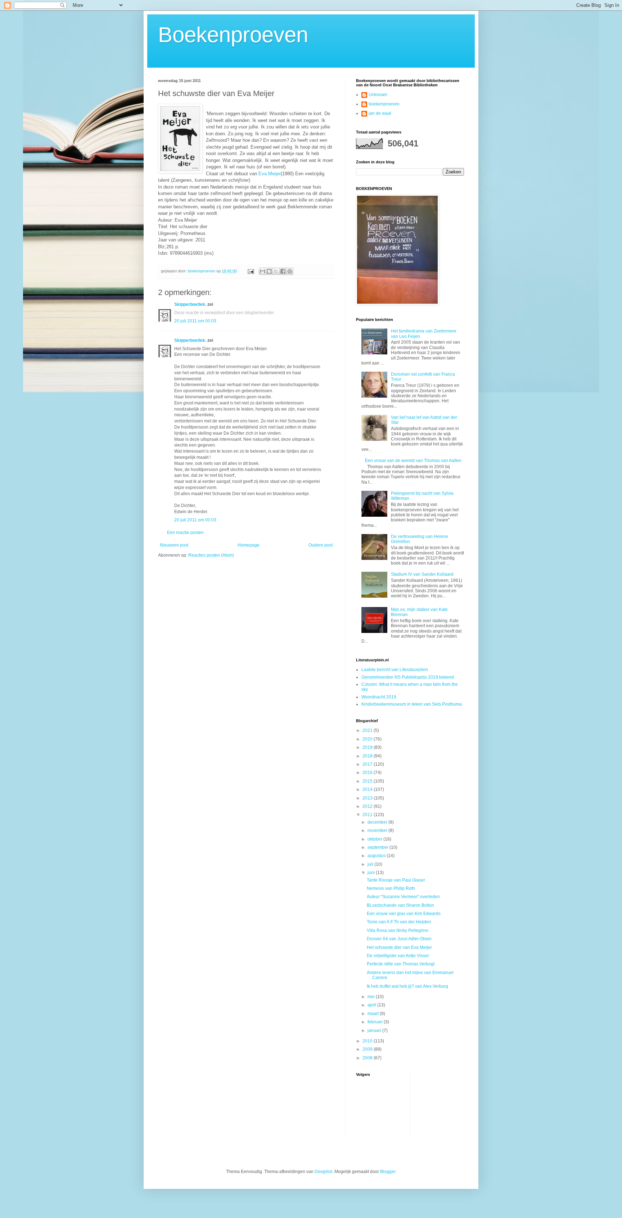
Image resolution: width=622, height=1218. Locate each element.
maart (374, 1013)
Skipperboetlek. (190, 304)
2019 (368, 747)
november (378, 830)
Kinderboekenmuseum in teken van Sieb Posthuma (411, 704)
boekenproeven (384, 104)
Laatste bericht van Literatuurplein (394, 669)
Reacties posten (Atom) (211, 555)
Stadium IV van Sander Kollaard (422, 574)
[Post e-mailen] (250, 271)
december (378, 822)
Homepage (249, 545)
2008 (368, 1057)
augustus (377, 855)
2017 (368, 764)
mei (372, 996)
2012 (368, 806)
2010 (368, 1040)
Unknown (378, 94)
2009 (368, 1049)
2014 (368, 789)
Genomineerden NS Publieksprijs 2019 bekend (407, 677)
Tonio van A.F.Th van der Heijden (399, 921)
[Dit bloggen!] (269, 271)
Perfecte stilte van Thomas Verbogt (400, 963)
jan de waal (380, 113)
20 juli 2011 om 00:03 (195, 320)
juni (372, 872)
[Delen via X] (276, 271)
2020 (368, 739)
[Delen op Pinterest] (289, 271)
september (378, 847)
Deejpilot (323, 1171)
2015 (368, 781)
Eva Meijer (269, 173)
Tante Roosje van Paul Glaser (396, 880)
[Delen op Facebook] (283, 271)
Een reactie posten (185, 532)
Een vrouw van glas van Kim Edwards (404, 913)
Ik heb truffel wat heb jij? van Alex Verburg (407, 986)
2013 (368, 798)
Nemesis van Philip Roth (391, 888)
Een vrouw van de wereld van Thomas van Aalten (413, 460)
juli (371, 864)
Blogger (387, 1171)
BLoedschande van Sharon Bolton (400, 905)
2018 (368, 756)
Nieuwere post (174, 545)
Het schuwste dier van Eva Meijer (399, 947)
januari (375, 1030)
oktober (375, 839)
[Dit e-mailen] (262, 271)
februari (376, 1021)
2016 (368, 772)
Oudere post (320, 545)
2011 (368, 814)
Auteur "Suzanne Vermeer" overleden (403, 896)
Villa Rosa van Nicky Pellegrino (397, 930)
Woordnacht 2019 (378, 696)
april (372, 1005)
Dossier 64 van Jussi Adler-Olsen (399, 938)
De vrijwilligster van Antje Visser (398, 955)
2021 (368, 730)
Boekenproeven (233, 35)
